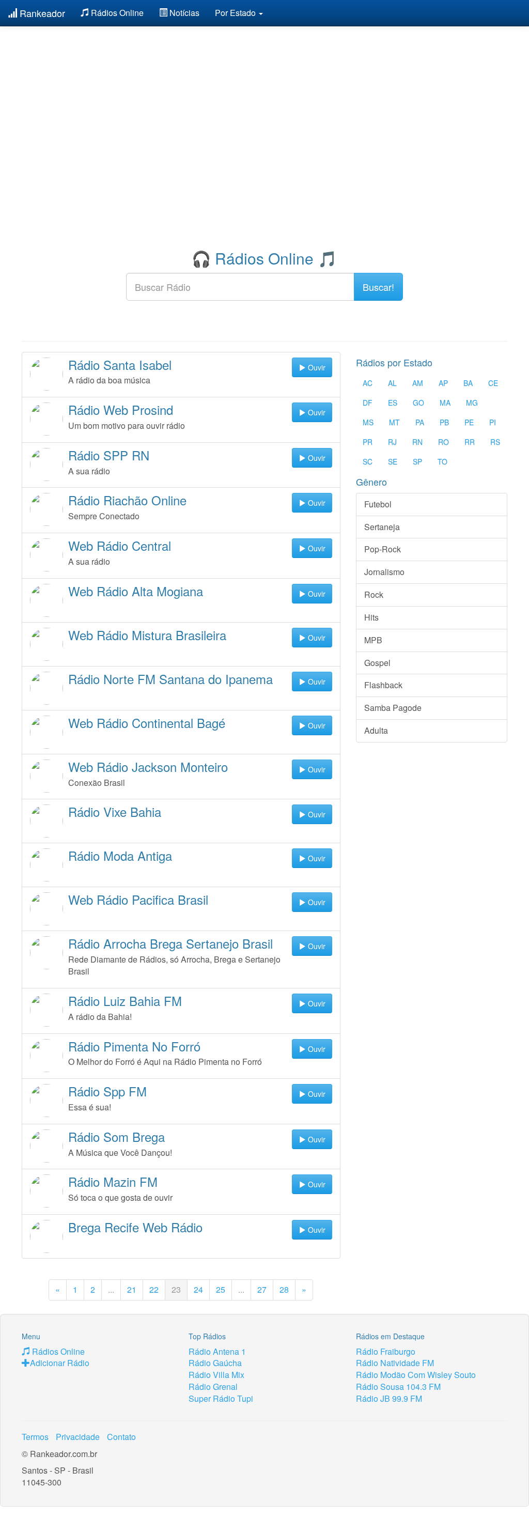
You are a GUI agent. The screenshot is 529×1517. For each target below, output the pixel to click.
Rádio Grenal (213, 1386)
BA (468, 383)
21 (131, 1289)
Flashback (383, 685)
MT (394, 422)
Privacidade (78, 1437)
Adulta (376, 730)
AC (367, 383)
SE (392, 461)
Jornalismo (384, 572)
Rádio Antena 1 (217, 1351)
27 (262, 1289)
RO (443, 442)
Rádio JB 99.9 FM (389, 1398)
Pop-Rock (382, 549)
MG (472, 402)
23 (176, 1289)
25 (220, 1289)
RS (495, 442)
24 (198, 1289)
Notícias (183, 13)
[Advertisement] (264, 106)
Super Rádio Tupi (221, 1398)
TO (442, 461)
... (111, 1289)
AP (443, 383)
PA (419, 422)
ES (392, 402)
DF (367, 402)
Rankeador (41, 13)
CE (493, 383)
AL (392, 383)
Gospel (377, 663)
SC (367, 461)
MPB (373, 640)
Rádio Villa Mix (216, 1375)
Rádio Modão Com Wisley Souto (416, 1375)
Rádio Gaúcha (215, 1363)
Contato (121, 1437)
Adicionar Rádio (59, 1363)
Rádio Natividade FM (395, 1363)
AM (417, 383)
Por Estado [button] (236, 13)
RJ (392, 442)
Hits (371, 617)
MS (368, 422)
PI (492, 422)
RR (469, 442)
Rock (373, 594)
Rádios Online (116, 13)
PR (367, 442)
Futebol (378, 504)
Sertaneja (382, 527)
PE (469, 422)
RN (417, 442)
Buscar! (378, 286)
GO (418, 402)
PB (444, 422)
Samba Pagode (393, 708)
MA (445, 402)
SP (417, 461)
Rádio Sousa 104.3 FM (398, 1386)
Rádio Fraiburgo (385, 1351)
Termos (35, 1437)
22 (154, 1289)
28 (284, 1289)
